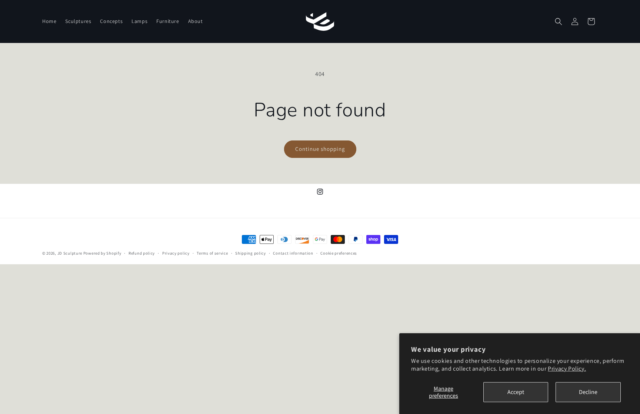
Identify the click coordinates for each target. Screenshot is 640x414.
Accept (515, 392)
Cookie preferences (338, 253)
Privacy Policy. (567, 368)
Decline (588, 392)
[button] (558, 21)
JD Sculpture (69, 253)
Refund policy (142, 253)
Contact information (293, 253)
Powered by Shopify (102, 253)
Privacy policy (176, 253)
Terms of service (212, 253)
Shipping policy (250, 253)
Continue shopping (320, 148)
